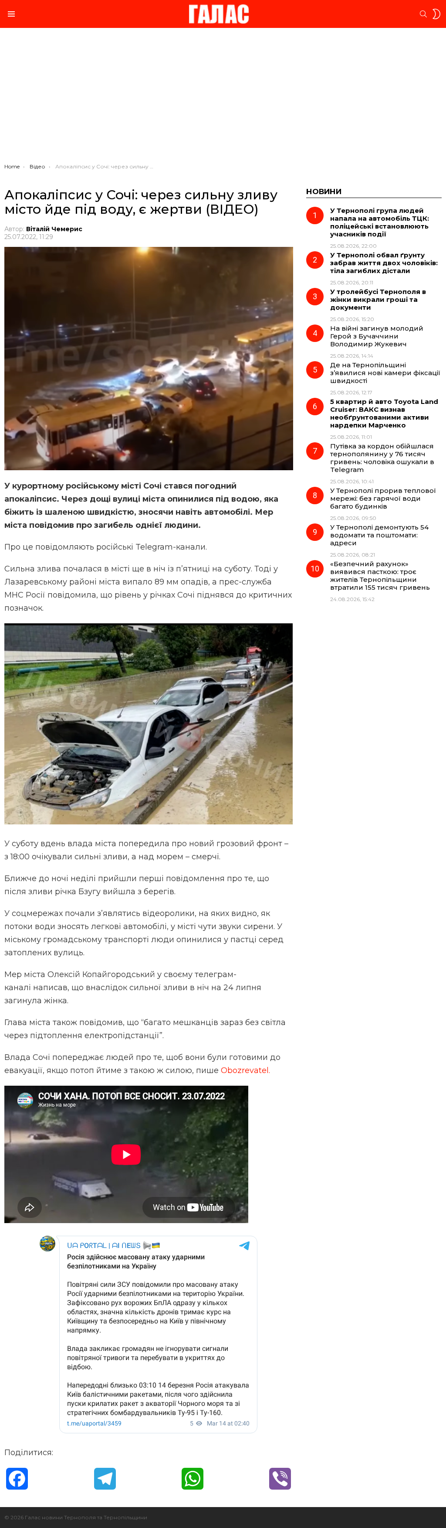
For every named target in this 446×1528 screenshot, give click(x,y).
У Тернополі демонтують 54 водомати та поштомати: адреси (379, 535)
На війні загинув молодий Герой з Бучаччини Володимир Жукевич (376, 336)
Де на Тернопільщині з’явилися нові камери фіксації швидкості (385, 373)
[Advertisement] (223, 98)
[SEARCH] (423, 14)
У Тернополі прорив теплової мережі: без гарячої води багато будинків (383, 498)
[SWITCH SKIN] (436, 14)
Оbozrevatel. (245, 1070)
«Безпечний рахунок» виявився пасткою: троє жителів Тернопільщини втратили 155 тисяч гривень (380, 575)
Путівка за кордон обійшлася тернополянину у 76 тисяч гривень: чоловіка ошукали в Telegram (382, 458)
